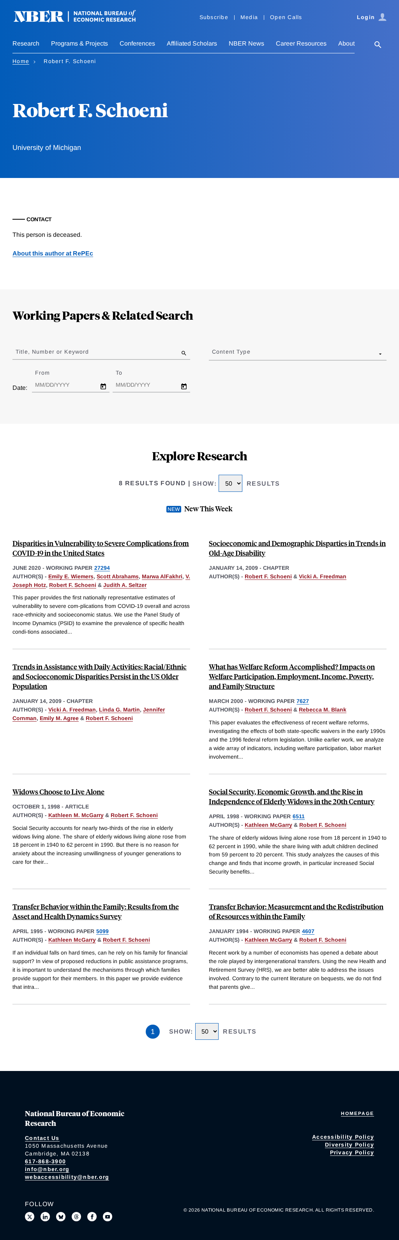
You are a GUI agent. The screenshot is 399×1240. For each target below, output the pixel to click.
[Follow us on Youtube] (107, 1216)
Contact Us (42, 1138)
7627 (303, 701)
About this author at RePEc (52, 253)
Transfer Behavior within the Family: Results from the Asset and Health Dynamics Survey (95, 911)
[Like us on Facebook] (92, 1216)
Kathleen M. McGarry (76, 815)
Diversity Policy (349, 1144)
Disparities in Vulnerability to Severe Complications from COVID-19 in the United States (100, 548)
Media (249, 17)
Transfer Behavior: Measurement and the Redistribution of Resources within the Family (296, 911)
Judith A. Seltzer (125, 585)
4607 (308, 931)
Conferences (137, 43)
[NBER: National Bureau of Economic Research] (81, 20)
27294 (102, 568)
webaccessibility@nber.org (67, 1177)
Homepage (357, 1113)
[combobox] (213, 354)
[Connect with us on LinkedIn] (45, 1216)
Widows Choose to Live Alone (58, 791)
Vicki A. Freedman (322, 576)
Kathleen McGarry (268, 825)
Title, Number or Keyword (52, 352)
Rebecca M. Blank (322, 709)
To (126, 373)
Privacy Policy (352, 1152)
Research (25, 43)
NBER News (246, 43)
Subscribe (214, 17)
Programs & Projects (79, 43)
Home (20, 61)
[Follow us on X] (29, 1216)
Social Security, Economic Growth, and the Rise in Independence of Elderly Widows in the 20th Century (291, 796)
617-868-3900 (45, 1161)
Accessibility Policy (343, 1137)
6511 (299, 816)
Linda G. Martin (119, 709)
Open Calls (286, 17)
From (49, 373)
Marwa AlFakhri (162, 576)
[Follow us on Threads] (76, 1216)
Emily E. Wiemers (71, 576)
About (346, 43)
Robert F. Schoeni (72, 585)
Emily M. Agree (59, 718)
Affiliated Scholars (192, 43)
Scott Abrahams (118, 576)
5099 (102, 931)
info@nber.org (47, 1169)
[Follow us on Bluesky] (60, 1216)
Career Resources (301, 43)
